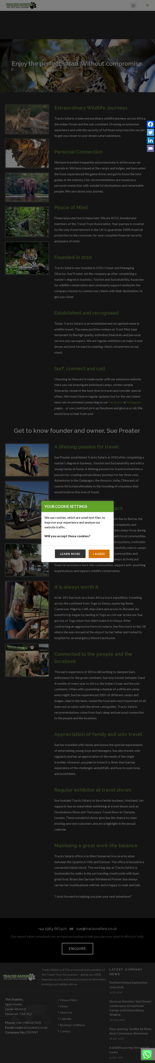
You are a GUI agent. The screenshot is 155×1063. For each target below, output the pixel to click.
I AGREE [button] (99, 554)
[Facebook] (150, 125)
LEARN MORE (70, 554)
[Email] (150, 149)
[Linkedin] (150, 141)
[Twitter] (150, 133)
